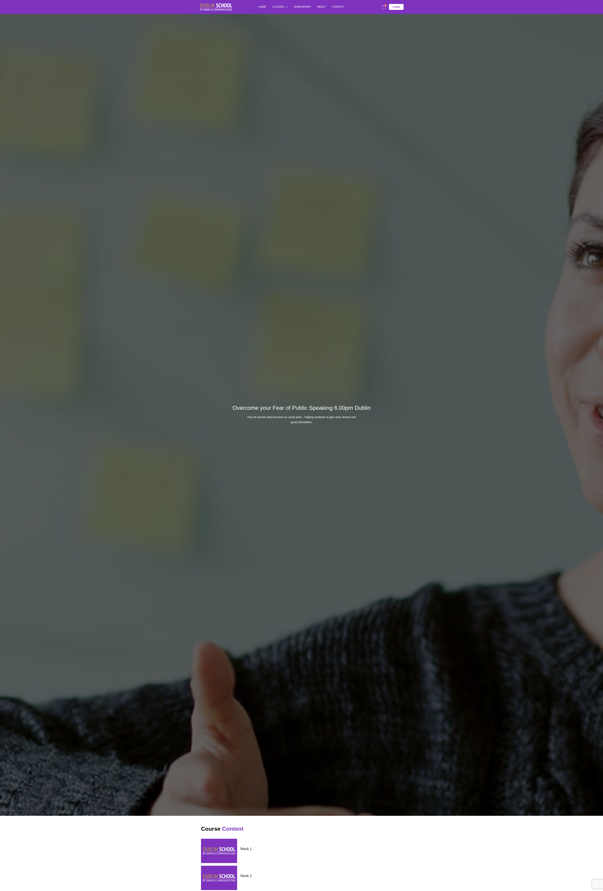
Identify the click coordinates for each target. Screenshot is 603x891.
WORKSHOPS (302, 6)
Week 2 (246, 876)
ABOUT (321, 6)
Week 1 (246, 849)
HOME (262, 6)
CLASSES (278, 6)
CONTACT (338, 6)
